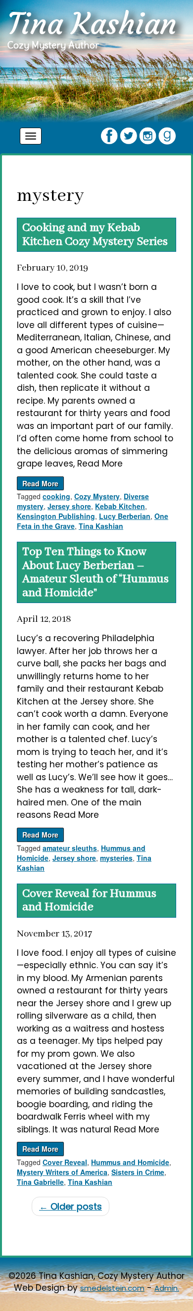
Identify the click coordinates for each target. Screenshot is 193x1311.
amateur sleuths (70, 848)
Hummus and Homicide (130, 1162)
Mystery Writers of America (62, 1172)
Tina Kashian (101, 526)
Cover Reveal (65, 1162)
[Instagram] (147, 135)
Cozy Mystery (97, 496)
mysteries (116, 858)
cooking (56, 496)
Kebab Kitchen (120, 506)
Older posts (70, 1206)
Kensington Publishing (56, 516)
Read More (40, 483)
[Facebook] (109, 135)
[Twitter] (128, 135)
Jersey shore (69, 506)
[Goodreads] (167, 135)
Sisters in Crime (137, 1172)
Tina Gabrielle (40, 1182)
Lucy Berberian (124, 516)
